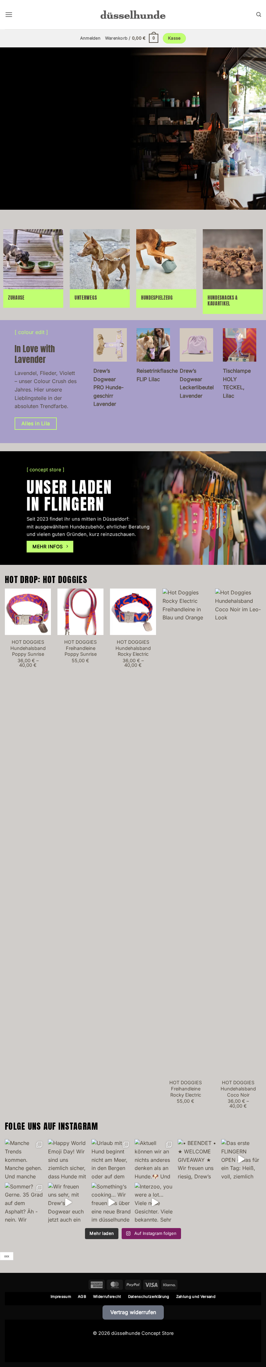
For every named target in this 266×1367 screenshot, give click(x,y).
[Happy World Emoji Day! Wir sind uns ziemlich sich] (68, 1159)
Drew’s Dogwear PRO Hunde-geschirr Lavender (108, 387)
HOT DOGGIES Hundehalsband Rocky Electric (133, 648)
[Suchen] (258, 14)
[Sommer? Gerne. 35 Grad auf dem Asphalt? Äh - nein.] (25, 1203)
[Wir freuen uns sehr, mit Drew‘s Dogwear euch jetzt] (68, 1203)
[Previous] (5, 854)
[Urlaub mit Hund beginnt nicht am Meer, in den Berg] (111, 1159)
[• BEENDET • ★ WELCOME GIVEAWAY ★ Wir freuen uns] (198, 1159)
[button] (9, 14)
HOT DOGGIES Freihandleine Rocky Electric (185, 1088)
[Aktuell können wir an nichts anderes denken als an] (155, 1159)
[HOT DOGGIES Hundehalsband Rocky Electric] (133, 612)
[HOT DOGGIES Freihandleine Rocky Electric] (186, 832)
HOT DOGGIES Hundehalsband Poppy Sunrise (28, 648)
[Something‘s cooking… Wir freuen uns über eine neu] (111, 1203)
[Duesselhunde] (133, 14)
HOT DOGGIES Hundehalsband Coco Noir (238, 1088)
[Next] (261, 854)
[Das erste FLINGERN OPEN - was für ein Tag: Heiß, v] (241, 1159)
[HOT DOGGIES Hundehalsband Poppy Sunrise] (28, 612)
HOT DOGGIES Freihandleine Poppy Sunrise (80, 648)
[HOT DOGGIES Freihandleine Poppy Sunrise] (80, 612)
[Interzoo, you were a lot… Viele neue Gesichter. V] (155, 1203)
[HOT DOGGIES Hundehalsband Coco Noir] (238, 832)
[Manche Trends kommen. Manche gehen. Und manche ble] (25, 1159)
